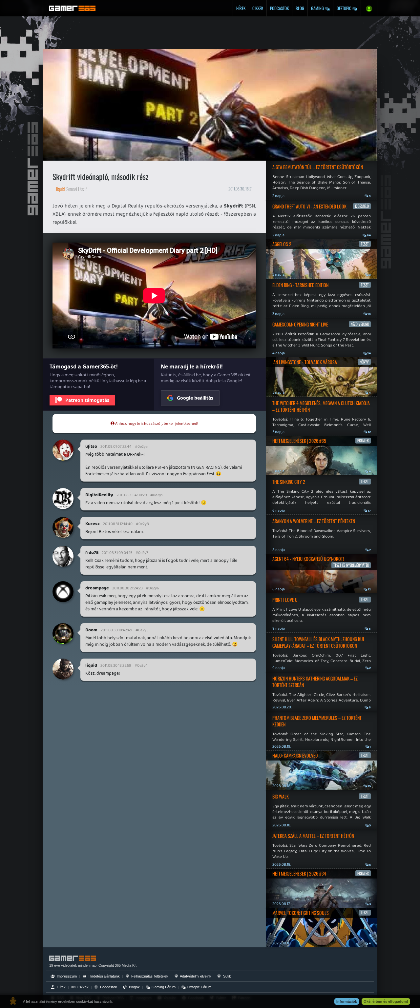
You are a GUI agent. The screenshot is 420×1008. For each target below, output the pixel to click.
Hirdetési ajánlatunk (104, 976)
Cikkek (257, 8)
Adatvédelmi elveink (195, 976)
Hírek (240, 8)
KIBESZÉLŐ (362, 206)
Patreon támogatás (87, 400)
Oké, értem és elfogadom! (386, 1001)
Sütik (226, 976)
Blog (300, 8)
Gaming (318, 8)
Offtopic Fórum (198, 987)
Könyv (364, 362)
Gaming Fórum (163, 987)
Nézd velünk (360, 324)
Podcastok (279, 8)
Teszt (365, 244)
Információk (346, 1001)
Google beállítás (195, 398)
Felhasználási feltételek (149, 976)
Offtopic (344, 8)
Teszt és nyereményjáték (351, 565)
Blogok (134, 987)
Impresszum (66, 976)
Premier (363, 440)
